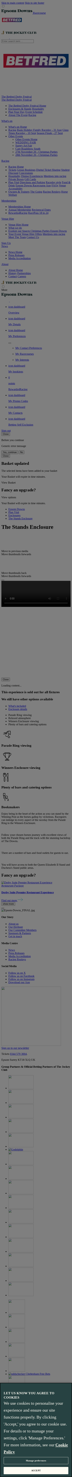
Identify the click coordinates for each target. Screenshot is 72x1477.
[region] (36, 1430)
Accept (36, 1470)
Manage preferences (36, 1460)
